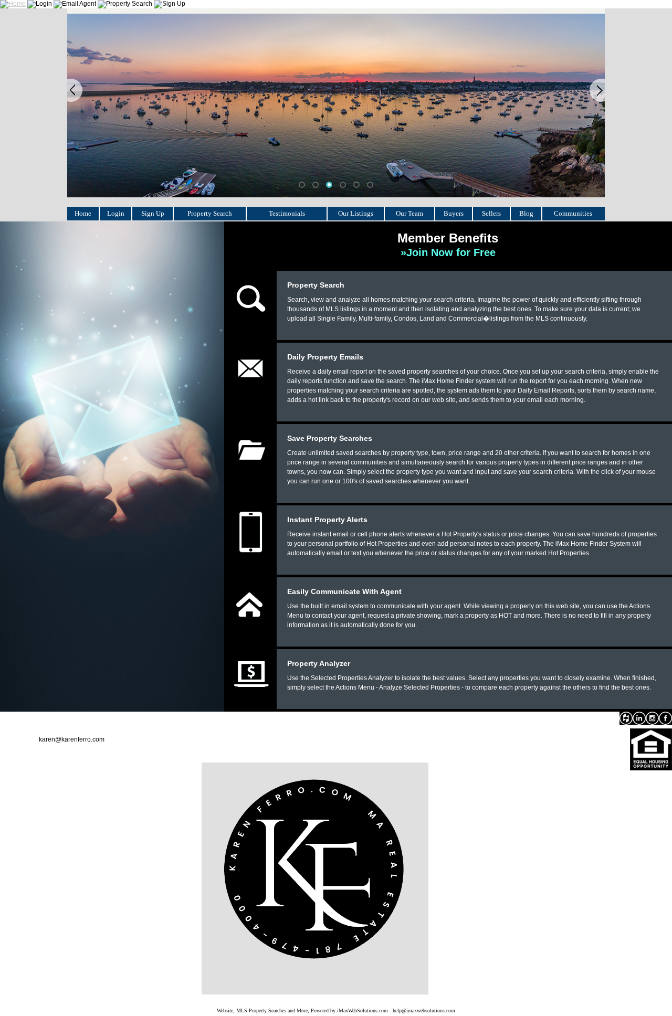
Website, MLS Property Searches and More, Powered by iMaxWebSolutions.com (302, 1010)
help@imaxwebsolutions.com (424, 1010)
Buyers (454, 213)
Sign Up (152, 213)
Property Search (209, 213)
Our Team (409, 213)
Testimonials (287, 213)
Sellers (491, 213)
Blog (526, 213)
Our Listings (355, 213)
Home (83, 213)
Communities (573, 213)
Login (115, 213)
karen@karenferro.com (71, 739)
